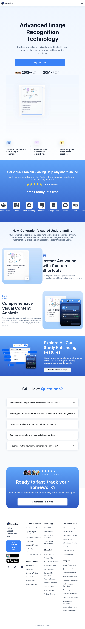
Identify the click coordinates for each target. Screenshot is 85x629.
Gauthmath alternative (70, 576)
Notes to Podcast (50, 579)
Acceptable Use (31, 584)
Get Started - (14, 546)
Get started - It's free (42, 502)
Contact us (29, 569)
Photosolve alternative (70, 580)
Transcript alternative (70, 593)
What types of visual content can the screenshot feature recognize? (41, 413)
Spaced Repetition (50, 583)
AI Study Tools (49, 554)
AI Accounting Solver (70, 535)
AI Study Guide (49, 590)
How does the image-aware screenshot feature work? (35, 403)
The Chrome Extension (33, 528)
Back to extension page (57, 370)
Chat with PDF (49, 586)
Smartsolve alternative (70, 597)
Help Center (30, 565)
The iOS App (48, 528)
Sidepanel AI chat (32, 545)
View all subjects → (69, 550)
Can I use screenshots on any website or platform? (33, 435)
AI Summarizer (67, 539)
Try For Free (40, 62)
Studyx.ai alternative (69, 611)
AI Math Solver (67, 532)
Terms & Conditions (32, 577)
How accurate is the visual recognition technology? (33, 424)
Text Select (30, 541)
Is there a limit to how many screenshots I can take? (34, 446)
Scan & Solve (48, 532)
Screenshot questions (33, 537)
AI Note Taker (49, 558)
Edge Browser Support (33, 555)
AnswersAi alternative (70, 607)
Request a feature (32, 573)
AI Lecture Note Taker (51, 562)
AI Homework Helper (70, 528)
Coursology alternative (70, 590)
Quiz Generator (49, 569)
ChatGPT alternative (69, 565)
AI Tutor (65, 547)
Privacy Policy (30, 580)
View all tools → (68, 554)
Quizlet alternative (69, 569)
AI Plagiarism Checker (70, 543)
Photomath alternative (70, 572)
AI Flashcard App (50, 565)
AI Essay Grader (49, 594)
